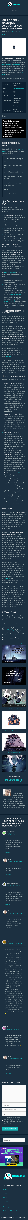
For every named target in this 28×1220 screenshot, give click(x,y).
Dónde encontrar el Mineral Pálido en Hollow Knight (14, 664)
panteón (20, 624)
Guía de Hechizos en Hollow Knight (14, 752)
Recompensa (8, 136)
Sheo (20, 473)
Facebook (6, 1202)
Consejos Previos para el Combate (15, 130)
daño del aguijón (15, 294)
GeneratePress (23, 1217)
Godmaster (16, 64)
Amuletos (7, 578)
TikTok (5, 1198)
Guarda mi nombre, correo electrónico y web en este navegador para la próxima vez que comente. (13, 1121)
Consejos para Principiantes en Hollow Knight (14, 643)
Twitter (5, 1190)
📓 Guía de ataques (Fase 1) (13, 132)
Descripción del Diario (11, 123)
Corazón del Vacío (9, 301)
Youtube (5, 1194)
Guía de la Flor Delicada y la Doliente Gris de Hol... (14, 686)
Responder (7, 852)
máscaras (8, 356)
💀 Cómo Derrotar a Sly (11, 125)
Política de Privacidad (10, 1211)
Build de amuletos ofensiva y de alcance (14, 127)
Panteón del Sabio (18, 88)
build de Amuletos (10, 272)
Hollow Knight (6, 64)
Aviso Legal (6, 1207)
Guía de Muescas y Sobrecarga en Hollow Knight (14, 730)
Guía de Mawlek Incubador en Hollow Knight (14, 708)
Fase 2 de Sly (9, 134)
